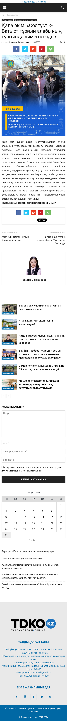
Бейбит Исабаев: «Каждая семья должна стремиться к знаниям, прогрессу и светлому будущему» (40, 354)
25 (15, 529)
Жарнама (33, 711)
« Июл (32, 539)
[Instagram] (25, 697)
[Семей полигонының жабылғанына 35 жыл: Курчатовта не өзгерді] (9, 369)
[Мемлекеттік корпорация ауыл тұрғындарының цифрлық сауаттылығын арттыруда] (9, 384)
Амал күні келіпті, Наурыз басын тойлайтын (15, 238)
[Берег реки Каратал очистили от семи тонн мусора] (9, 309)
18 (15, 523)
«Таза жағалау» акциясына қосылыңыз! (22, 558)
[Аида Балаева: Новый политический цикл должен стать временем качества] (9, 339)
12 (24, 517)
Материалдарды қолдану (49, 708)
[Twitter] (42, 697)
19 (24, 523)
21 (42, 523)
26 (24, 529)
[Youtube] (50, 697)
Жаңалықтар (12, 15)
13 (33, 517)
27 (33, 529)
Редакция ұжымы (27, 708)
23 (61, 523)
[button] (62, 7)
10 (6, 517)
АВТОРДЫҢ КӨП (54, 296)
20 (33, 523)
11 (15, 517)
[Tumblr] (33, 697)
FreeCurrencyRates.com (34, 1)
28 (42, 529)
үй (3, 15)
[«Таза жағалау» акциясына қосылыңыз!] (9, 324)
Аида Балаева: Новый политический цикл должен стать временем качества (42, 339)
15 (52, 517)
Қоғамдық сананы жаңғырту (25, 20)
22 (52, 523)
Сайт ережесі (10, 708)
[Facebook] (17, 697)
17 (6, 523)
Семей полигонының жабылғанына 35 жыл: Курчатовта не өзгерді (32, 586)
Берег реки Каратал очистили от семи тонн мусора (28, 551)
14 (42, 517)
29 (52, 529)
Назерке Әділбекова (19, 42)
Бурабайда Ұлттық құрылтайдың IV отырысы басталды (51, 240)
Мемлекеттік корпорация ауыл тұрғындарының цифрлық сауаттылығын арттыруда (39, 384)
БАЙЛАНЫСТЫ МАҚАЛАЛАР (21, 296)
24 (6, 529)
